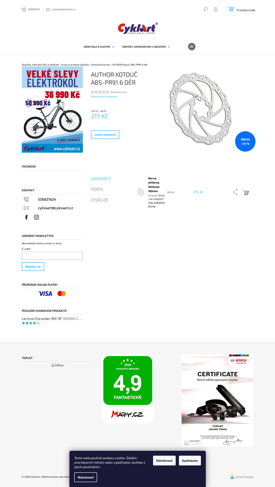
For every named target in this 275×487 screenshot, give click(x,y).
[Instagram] (36, 217)
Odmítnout (164, 460)
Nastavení (86, 477)
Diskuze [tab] (99, 199)
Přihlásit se (33, 266)
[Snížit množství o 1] (236, 194)
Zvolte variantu (105, 134)
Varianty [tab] (101, 178)
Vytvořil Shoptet (244, 476)
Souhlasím (190, 460)
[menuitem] (99, 46)
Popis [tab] (97, 189)
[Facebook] (26, 217)
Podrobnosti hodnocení (104, 96)
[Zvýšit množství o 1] (236, 190)
